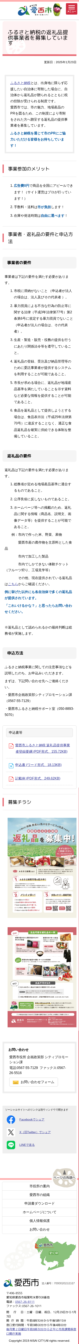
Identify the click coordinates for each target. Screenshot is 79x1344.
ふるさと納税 (20, 83)
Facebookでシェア (31, 1119)
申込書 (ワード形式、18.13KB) (38, 765)
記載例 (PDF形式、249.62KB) (37, 778)
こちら (13, 584)
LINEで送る (27, 1144)
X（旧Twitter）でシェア (35, 1132)
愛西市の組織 (39, 1195)
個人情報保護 (39, 1221)
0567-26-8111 (25, 1301)
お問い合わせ (39, 1229)
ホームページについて (39, 1212)
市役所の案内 (39, 1186)
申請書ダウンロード (39, 1203)
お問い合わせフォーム (37, 1082)
